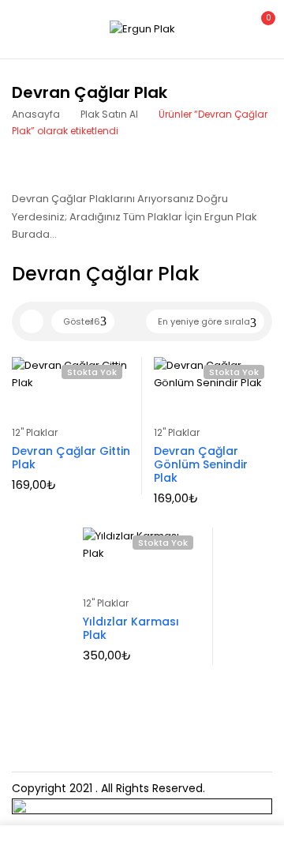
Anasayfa (36, 114)
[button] (258, 27)
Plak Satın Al (109, 114)
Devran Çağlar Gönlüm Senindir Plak (201, 464)
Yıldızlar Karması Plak (131, 628)
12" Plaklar (35, 432)
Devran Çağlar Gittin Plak (71, 457)
